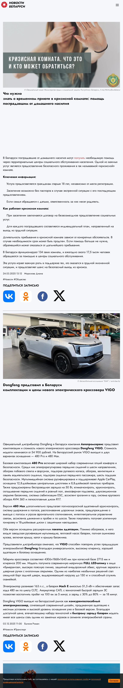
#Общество (20, 279)
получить (79, 158)
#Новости (8, 279)
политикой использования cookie (73, 679)
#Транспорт (20, 629)
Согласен (114, 681)
